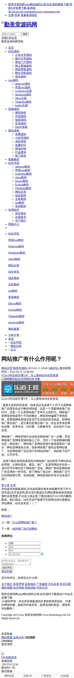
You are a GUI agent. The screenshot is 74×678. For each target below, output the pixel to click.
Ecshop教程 (22, 184)
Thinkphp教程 (23, 188)
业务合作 (18, 637)
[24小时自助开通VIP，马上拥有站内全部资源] (29, 375)
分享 (13, 485)
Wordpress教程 (16, 252)
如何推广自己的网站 (24, 528)
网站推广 (6, 516)
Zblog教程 (14, 259)
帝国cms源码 (22, 87)
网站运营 (20, 191)
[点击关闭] (1, 650)
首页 (11, 47)
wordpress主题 (23, 91)
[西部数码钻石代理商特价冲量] (20, 379)
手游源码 (20, 116)
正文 (13, 349)
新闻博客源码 (23, 69)
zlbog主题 (21, 98)
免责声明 (18, 584)
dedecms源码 (22, 83)
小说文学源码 (23, 55)
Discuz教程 (21, 181)
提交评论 (7, 567)
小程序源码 (22, 137)
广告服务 (41, 584)
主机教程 (20, 199)
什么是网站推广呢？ (24, 522)
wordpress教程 (23, 173)
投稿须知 (30, 587)
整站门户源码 (23, 62)
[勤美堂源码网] (19, 24)
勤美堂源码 (20, 368)
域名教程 (20, 195)
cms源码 (13, 80)
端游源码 (20, 119)
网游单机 (20, 112)
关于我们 (20, 220)
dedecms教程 (22, 166)
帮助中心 (13, 224)
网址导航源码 (23, 73)
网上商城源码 (23, 65)
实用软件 (13, 209)
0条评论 (54, 368)
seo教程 (19, 202)
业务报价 (30, 584)
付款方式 (41, 587)
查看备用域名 (29, 15)
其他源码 (20, 76)
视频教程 (13, 159)
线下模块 (20, 155)
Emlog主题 (21, 105)
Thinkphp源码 (23, 101)
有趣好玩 (20, 145)
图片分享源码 (23, 58)
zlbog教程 (21, 177)
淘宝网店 (20, 213)
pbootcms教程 (16, 322)
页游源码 (20, 123)
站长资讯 (13, 271)
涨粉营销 (20, 141)
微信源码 (13, 130)
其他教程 (20, 206)
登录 (17, 15)
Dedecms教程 (16, 246)
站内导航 (18, 587)
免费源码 (20, 134)
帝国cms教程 (22, 170)
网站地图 (6, 587)
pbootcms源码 (23, 94)
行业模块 (20, 152)
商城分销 (20, 148)
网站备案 (13, 328)
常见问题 (65, 584)
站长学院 (13, 163)
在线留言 (20, 217)
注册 (11, 15)
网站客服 (6, 637)
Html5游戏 (21, 127)
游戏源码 (13, 109)
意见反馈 (53, 584)
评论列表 (6, 571)
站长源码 (13, 51)
